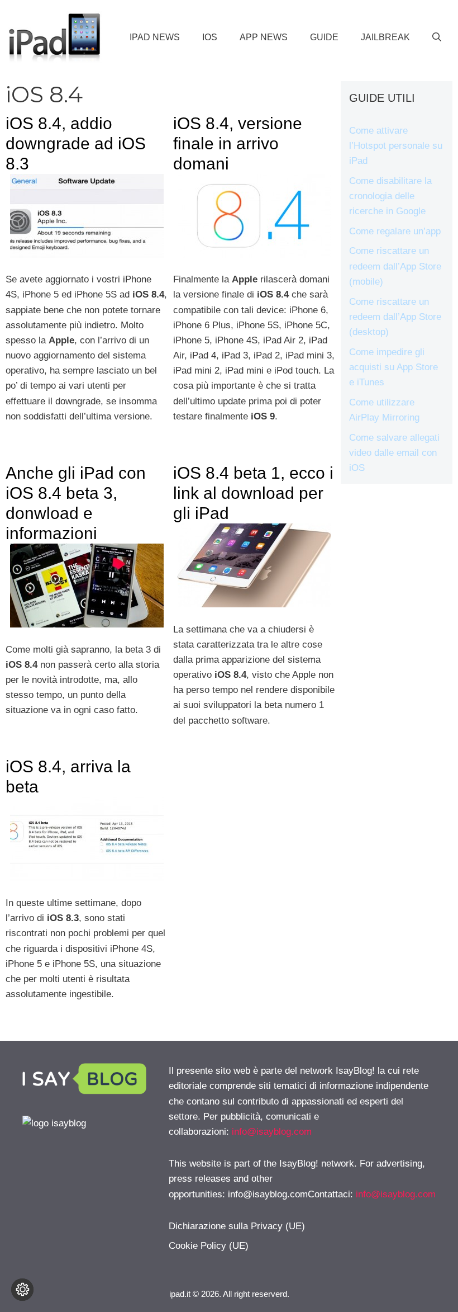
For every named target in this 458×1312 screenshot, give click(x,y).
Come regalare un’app (395, 231)
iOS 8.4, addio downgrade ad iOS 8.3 (76, 143)
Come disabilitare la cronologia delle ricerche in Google (390, 196)
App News (264, 37)
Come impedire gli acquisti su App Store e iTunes (393, 367)
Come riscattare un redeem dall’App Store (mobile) (395, 266)
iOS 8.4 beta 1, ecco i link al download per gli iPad (253, 493)
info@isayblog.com (272, 1131)
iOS (209, 37)
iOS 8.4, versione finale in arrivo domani (237, 143)
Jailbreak (385, 37)
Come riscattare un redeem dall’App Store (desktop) (395, 316)
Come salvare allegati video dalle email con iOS (394, 452)
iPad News (155, 37)
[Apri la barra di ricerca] (436, 37)
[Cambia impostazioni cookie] (22, 1289)
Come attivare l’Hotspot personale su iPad (395, 145)
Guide (324, 37)
